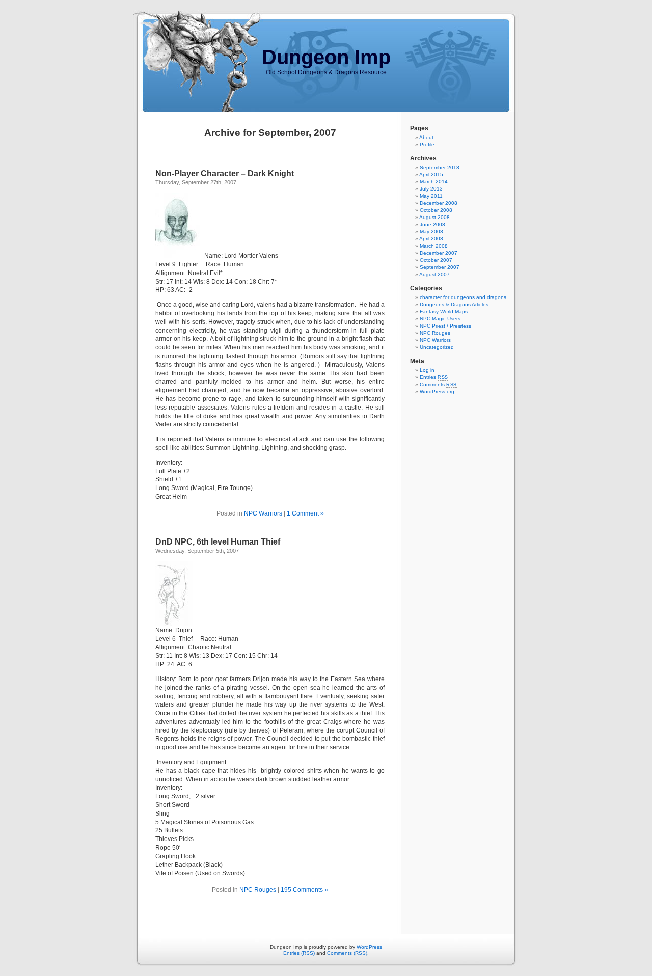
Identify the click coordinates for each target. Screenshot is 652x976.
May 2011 (431, 196)
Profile (427, 144)
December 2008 (438, 203)
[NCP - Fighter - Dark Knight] (179, 255)
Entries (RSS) (299, 953)
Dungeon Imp (326, 57)
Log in (427, 370)
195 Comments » (304, 889)
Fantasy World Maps (444, 311)
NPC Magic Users (440, 318)
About (426, 137)
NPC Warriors (263, 513)
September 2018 (439, 167)
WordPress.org (437, 391)
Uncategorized (437, 347)
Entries (434, 377)
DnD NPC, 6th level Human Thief (217, 541)
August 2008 (434, 217)
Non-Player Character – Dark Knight (224, 173)
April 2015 (431, 174)
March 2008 (434, 246)
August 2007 (434, 274)
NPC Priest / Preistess (445, 326)
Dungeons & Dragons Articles (454, 304)
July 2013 (431, 189)
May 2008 (431, 231)
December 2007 (438, 253)
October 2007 (436, 260)
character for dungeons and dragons (463, 297)
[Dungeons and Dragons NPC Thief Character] (174, 624)
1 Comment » (305, 513)
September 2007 (439, 267)
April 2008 (431, 238)
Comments (438, 384)
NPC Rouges (257, 889)
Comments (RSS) (347, 953)
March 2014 (434, 181)
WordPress (369, 947)
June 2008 (432, 224)
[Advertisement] (440, 555)
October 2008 (436, 210)
